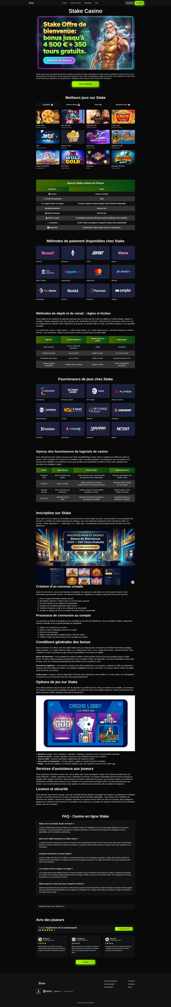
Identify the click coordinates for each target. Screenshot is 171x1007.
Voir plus (85, 962)
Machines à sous (121, 104)
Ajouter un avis (124, 929)
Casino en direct (71, 104)
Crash (97, 104)
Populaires (46, 104)
